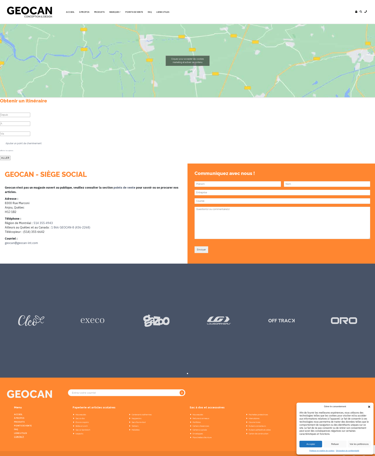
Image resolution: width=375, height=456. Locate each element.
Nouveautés (81, 415)
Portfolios (197, 422)
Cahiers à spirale (200, 430)
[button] (369, 406)
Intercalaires (254, 418)
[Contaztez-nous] (365, 11)
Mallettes (136, 430)
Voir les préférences (359, 444)
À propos (84, 12)
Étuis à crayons (82, 422)
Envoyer (201, 249)
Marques (114, 12)
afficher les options (6, 150)
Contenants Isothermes (142, 415)
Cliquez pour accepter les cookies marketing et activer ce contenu (187, 60)
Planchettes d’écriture (202, 437)
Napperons (136, 418)
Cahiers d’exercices (201, 426)
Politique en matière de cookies (321, 451)
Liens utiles (162, 12)
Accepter (310, 444)
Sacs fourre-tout (139, 422)
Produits (99, 12)
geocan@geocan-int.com (21, 243)
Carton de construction (258, 434)
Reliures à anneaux (201, 418)
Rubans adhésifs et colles (260, 430)
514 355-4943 (43, 223)
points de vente (124, 187)
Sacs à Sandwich (83, 430)
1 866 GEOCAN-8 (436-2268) (70, 227)
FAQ (150, 12)
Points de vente (134, 12)
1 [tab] (187, 373)
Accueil (70, 12)
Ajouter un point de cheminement (23, 143)
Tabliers (135, 426)
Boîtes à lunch (82, 426)
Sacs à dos (80, 418)
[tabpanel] (31, 321)
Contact (19, 437)
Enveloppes (198, 434)
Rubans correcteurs (257, 426)
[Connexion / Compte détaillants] (356, 12)
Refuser (335, 444)
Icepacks (79, 434)
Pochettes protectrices (258, 415)
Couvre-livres (254, 422)
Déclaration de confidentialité (347, 451)
